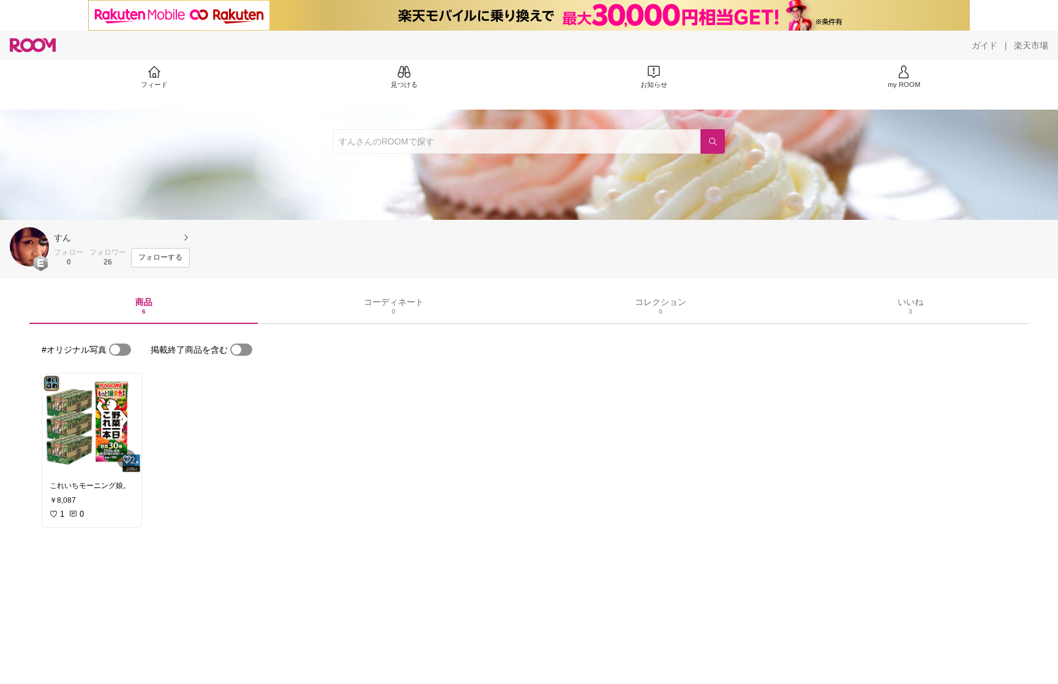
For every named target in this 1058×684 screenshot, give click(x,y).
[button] (29, 246)
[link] (91, 424)
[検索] (712, 141)
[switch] (120, 350)
